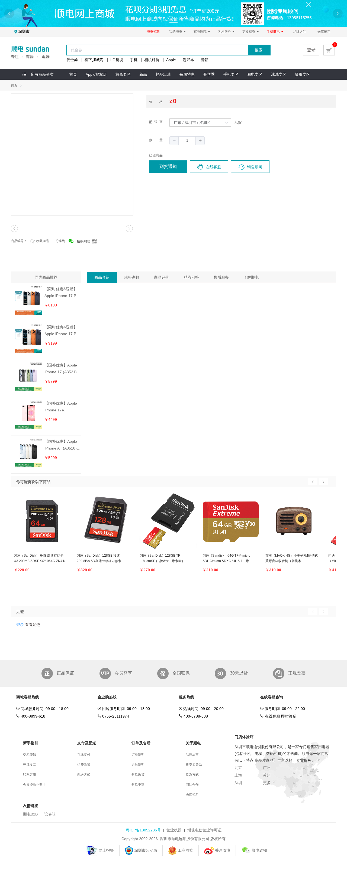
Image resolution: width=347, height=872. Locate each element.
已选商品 (156, 155)
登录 (311, 50)
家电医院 (200, 32)
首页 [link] (14, 85)
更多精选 (249, 32)
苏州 (267, 775)
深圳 (238, 783)
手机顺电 (274, 32)
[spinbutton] (187, 140)
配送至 (156, 122)
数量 (156, 140)
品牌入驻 (299, 32)
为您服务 (225, 32)
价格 (156, 102)
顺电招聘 (153, 32)
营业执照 (174, 830)
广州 (267, 767)
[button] (174, 141)
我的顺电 (176, 32)
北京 (238, 767)
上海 (238, 775)
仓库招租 (323, 32)
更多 (267, 783)
